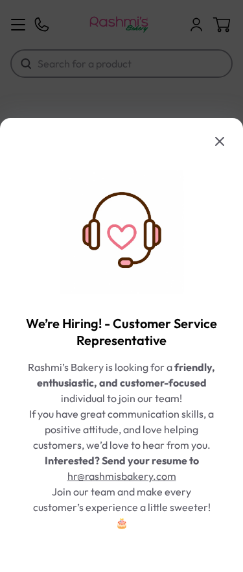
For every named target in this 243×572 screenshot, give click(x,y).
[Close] (219, 141)
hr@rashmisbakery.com (121, 476)
